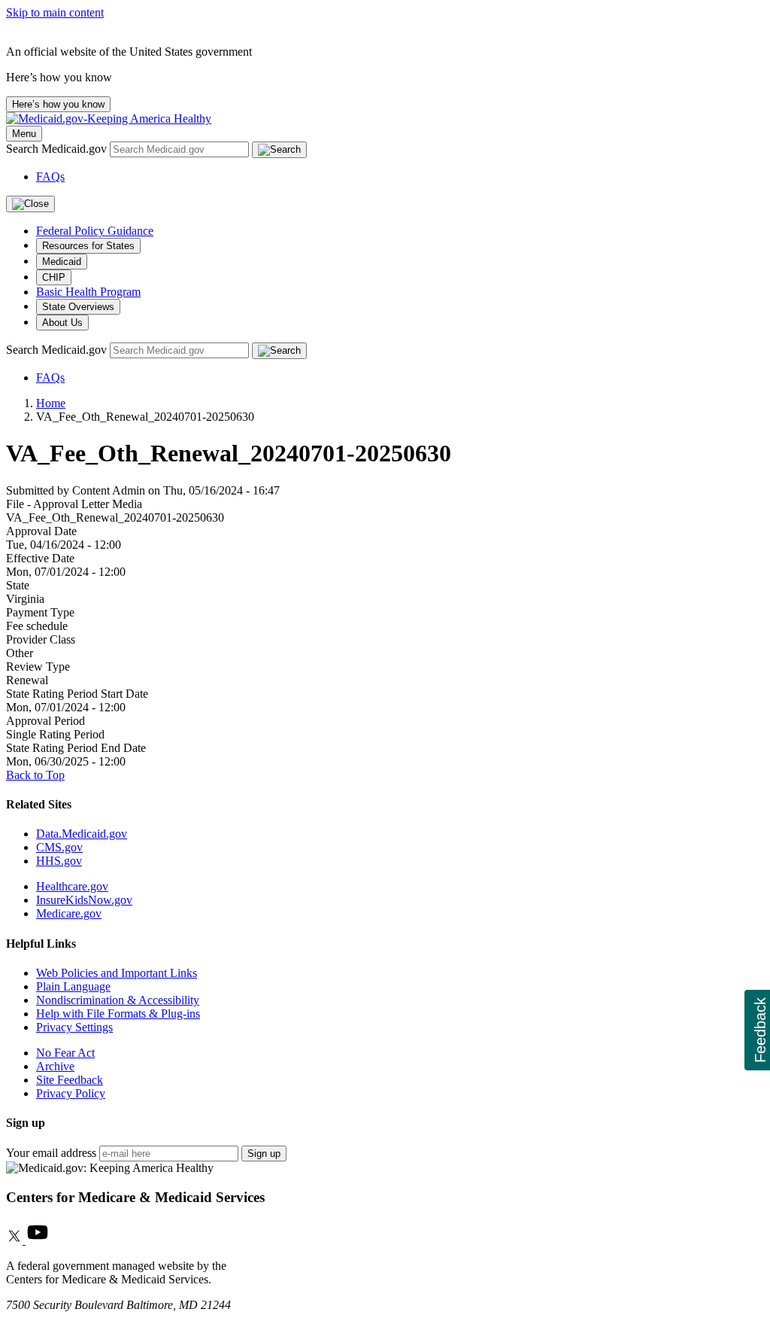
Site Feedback (69, 1079)
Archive (55, 1066)
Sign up (263, 1153)
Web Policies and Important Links (116, 972)
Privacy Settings (74, 1027)
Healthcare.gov (72, 886)
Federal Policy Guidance (94, 230)
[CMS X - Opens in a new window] (16, 1240)
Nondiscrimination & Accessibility (117, 1000)
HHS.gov (59, 860)
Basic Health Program (88, 291)
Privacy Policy (70, 1093)
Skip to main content (55, 12)
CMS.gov (59, 847)
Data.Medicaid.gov (81, 833)
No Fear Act (65, 1052)
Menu (24, 133)
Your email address (51, 1152)
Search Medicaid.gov (58, 148)
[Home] (108, 118)
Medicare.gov (69, 913)
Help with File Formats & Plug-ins (118, 1013)
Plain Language (73, 986)
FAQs (50, 176)
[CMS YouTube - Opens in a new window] (38, 1240)
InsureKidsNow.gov (84, 899)
